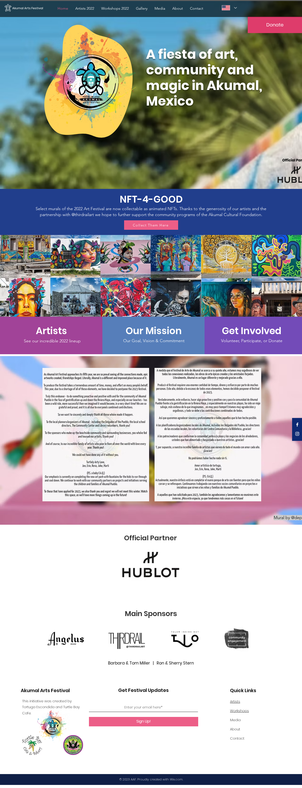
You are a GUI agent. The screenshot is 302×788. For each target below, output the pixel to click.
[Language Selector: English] (229, 8)
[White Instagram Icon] (297, 433)
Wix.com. (176, 779)
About (235, 729)
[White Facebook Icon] (297, 424)
